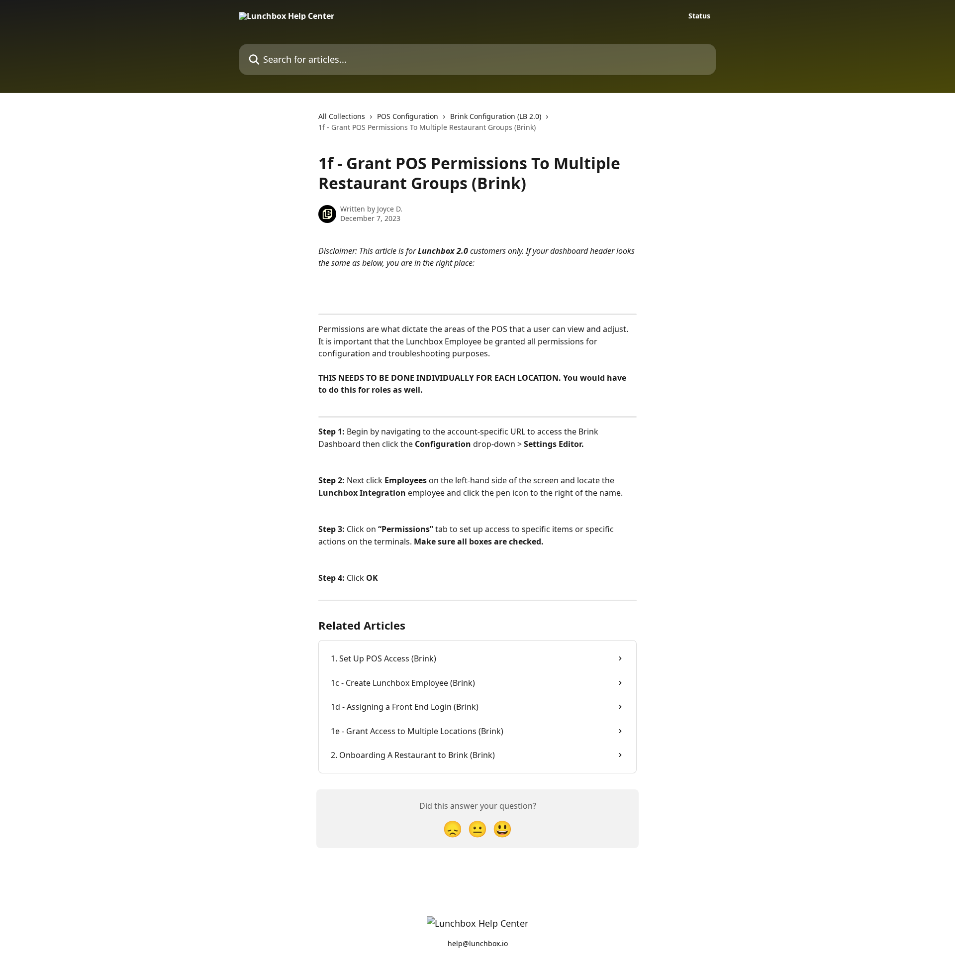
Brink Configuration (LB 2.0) (495, 116)
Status (699, 15)
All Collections (341, 116)
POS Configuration (407, 116)
